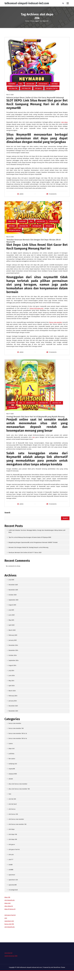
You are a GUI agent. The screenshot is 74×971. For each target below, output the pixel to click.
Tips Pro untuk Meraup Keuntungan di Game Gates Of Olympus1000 (30, 537)
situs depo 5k (9, 906)
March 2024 (12, 691)
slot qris (11, 854)
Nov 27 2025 (10, 94)
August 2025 (12, 605)
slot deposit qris (10, 900)
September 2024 (13, 660)
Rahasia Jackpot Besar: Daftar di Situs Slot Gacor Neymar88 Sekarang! (35, 97)
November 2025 (13, 590)
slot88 (10, 864)
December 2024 (13, 645)
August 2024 (12, 665)
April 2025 (11, 625)
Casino (11, 743)
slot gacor (38, 88)
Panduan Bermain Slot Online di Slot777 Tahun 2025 (25, 552)
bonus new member (15, 723)
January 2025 (13, 640)
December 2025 (13, 585)
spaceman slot (13, 880)
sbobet (11, 779)
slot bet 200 (30, 84)
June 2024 (12, 675)
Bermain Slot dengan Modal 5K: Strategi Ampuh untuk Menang (28, 547)
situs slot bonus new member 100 (19, 789)
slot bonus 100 (13, 814)
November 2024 (13, 650)
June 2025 (12, 615)
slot (33, 437)
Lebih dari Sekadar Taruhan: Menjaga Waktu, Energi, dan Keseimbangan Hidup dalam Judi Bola (37, 531)
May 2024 (11, 680)
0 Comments (52, 194)
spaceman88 (13, 885)
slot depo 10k (13, 88)
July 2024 (11, 670)
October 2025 (13, 595)
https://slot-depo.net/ (37, 308)
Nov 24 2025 (10, 237)
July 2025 (11, 610)
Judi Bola (11, 753)
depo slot (11, 221)
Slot (20, 84)
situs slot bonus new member (18, 784)
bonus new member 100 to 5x (18, 738)
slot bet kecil (43, 84)
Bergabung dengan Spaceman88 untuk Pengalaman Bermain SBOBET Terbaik (33, 542)
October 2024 (13, 655)
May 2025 (11, 620)
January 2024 (13, 701)
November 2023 (13, 711)
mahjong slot (13, 764)
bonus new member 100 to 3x (18, 733)
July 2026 (11, 580)
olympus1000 (13, 774)
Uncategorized (13, 890)
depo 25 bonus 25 (10, 909)
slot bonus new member (16, 819)
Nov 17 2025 (10, 413)
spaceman (12, 875)
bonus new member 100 (16, 728)
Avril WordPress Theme (58, 967)
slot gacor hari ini (51, 88)
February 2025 (13, 635)
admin (21, 194)
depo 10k (7, 897)
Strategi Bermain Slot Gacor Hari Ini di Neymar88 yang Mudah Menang (35, 416)
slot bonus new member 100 (17, 824)
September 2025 (13, 600)
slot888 (11, 869)
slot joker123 (8, 953)
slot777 (11, 859)
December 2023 (13, 706)
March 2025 (12, 630)
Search (7, 513)
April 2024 (12, 685)
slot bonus (12, 809)
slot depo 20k (26, 88)
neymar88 (11, 84)
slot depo (55, 84)
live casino (12, 758)
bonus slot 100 (9, 924)
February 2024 (13, 696)
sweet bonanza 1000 (11, 956)
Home (27, 21)
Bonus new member (55, 322)
